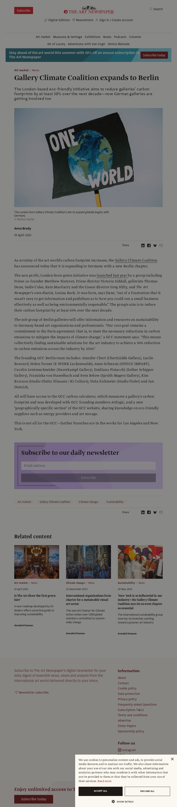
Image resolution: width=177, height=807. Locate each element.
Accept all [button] (100, 791)
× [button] (172, 759)
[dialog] (126, 781)
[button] (124, 801)
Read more (105, 781)
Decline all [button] (147, 791)
